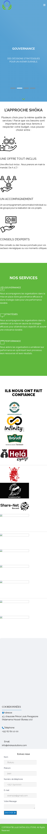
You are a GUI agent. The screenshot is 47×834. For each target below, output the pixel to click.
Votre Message (10, 801)
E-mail (6, 790)
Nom (6, 757)
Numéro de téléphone (13, 779)
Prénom (7, 768)
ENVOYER (9, 813)
